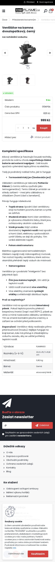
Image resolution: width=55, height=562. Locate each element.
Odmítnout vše (16, 553)
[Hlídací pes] (40, 137)
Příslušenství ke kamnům (24, 19)
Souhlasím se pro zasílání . (27, 434)
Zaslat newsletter (18, 417)
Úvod (4, 19)
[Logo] (27, 11)
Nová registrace (46, 2)
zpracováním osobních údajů (35, 432)
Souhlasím (38, 554)
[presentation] (5, 53)
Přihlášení (31, 2)
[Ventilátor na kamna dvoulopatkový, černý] (27, 53)
